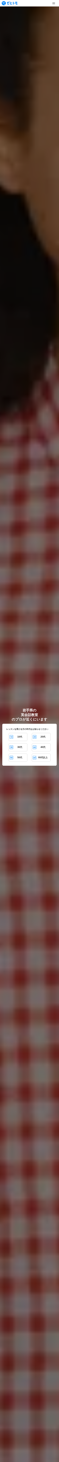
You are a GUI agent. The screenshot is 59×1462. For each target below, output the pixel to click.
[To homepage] (10, 3)
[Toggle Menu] (53, 3)
